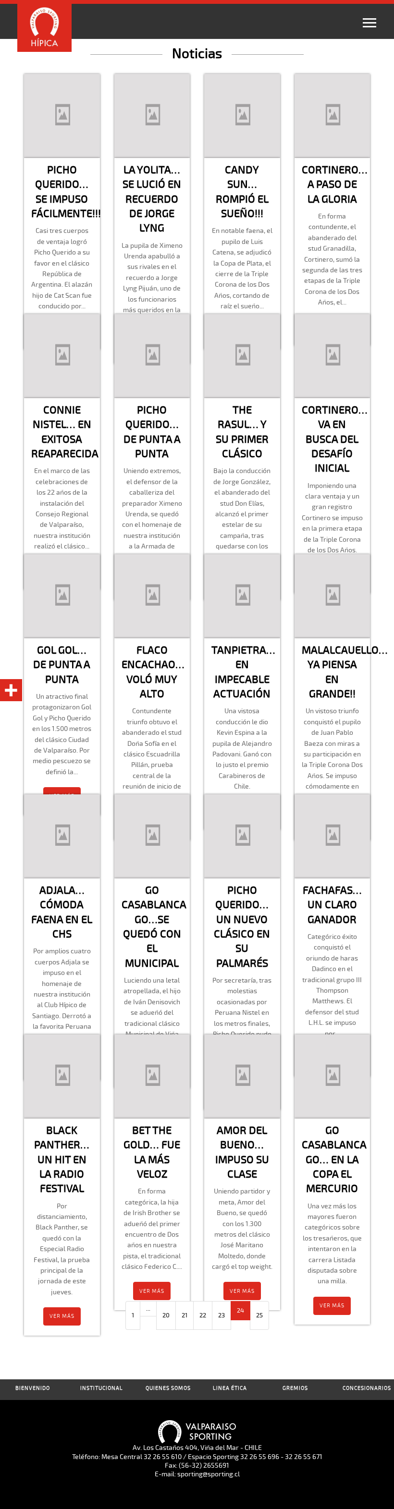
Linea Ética (230, 1388)
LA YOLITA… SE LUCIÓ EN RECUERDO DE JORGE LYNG (152, 198)
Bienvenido (32, 1388)
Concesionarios (367, 1388)
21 (184, 1315)
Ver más (61, 1316)
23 (221, 1315)
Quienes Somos (168, 1388)
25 (259, 1315)
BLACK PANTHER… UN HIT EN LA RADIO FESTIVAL (61, 1159)
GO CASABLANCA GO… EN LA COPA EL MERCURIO (334, 1159)
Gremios (295, 1388)
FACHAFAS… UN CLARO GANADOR (332, 905)
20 (166, 1315)
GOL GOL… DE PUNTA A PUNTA (61, 665)
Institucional (101, 1388)
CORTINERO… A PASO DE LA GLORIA (335, 184)
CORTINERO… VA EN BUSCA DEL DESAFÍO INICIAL (335, 439)
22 (202, 1315)
